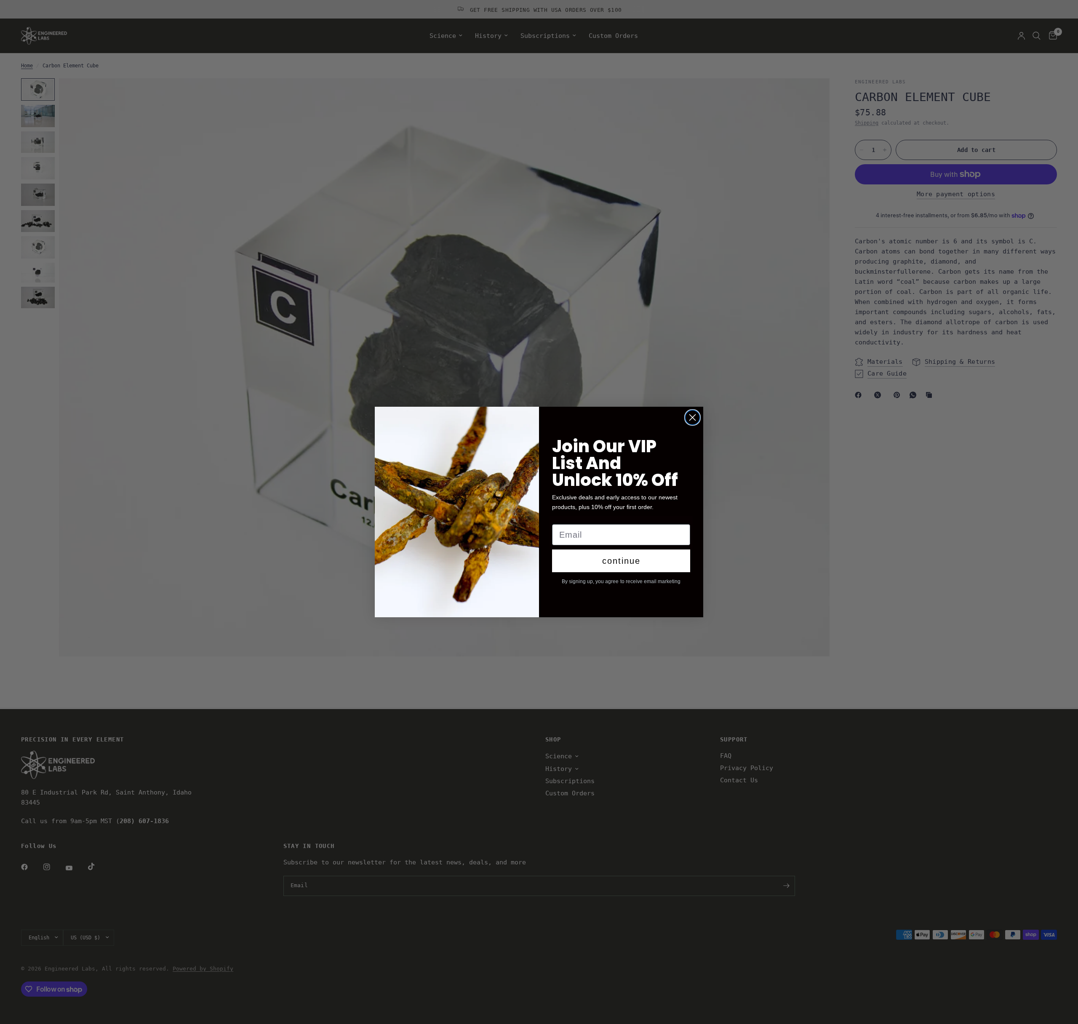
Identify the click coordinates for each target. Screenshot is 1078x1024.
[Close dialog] (692, 417)
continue (621, 560)
